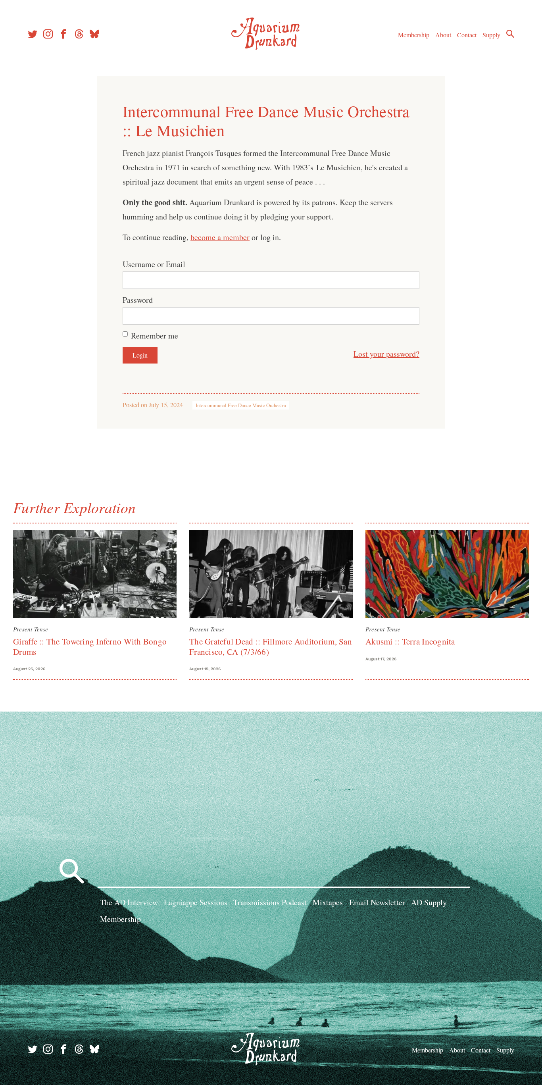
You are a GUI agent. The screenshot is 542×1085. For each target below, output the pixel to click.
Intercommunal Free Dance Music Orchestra (241, 405)
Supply (491, 35)
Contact (467, 35)
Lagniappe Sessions (195, 902)
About (443, 35)
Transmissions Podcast (270, 902)
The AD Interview (129, 902)
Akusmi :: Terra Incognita (410, 641)
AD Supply (429, 902)
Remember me (154, 335)
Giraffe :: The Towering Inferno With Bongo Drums (90, 646)
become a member (220, 237)
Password (138, 299)
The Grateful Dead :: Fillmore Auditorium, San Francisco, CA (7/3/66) (270, 646)
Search (510, 34)
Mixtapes (328, 902)
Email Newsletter (377, 902)
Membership (413, 35)
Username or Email (154, 264)
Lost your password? (386, 353)
